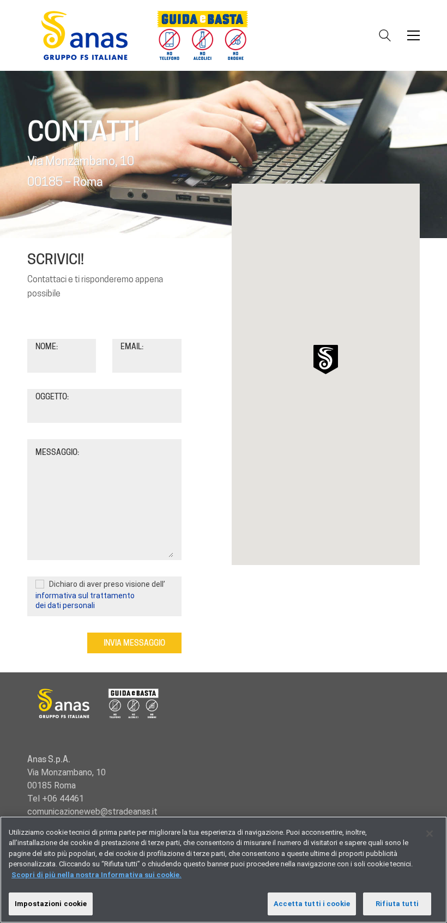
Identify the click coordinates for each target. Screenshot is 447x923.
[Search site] (385, 36)
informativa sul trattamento (85, 595)
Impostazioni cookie (51, 904)
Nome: (46, 346)
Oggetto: (52, 396)
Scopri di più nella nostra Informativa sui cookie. (96, 875)
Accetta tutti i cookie (312, 904)
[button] (413, 35)
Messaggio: (57, 452)
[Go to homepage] (150, 35)
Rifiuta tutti (397, 904)
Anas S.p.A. (48, 759)
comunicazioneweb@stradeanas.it (92, 811)
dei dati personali (65, 605)
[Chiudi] (430, 834)
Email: (131, 346)
